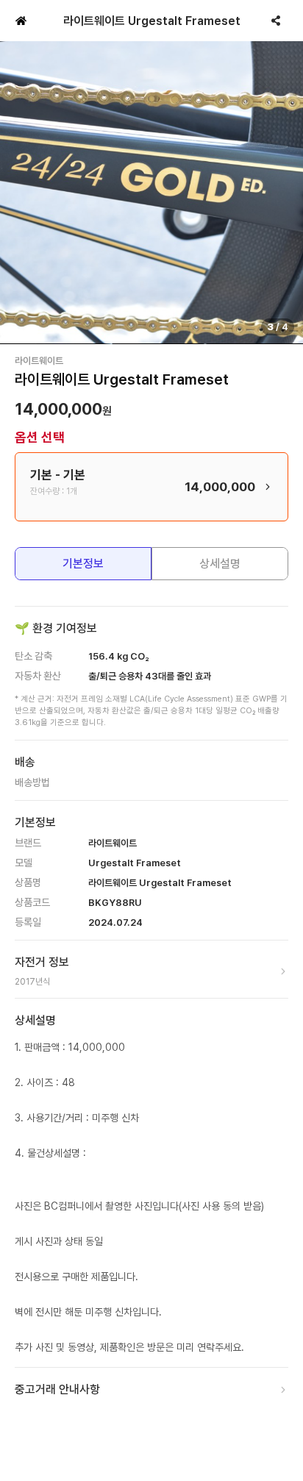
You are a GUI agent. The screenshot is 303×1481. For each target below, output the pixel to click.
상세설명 (219, 564)
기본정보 (83, 564)
